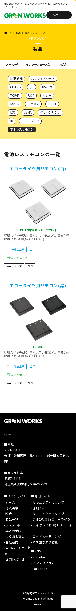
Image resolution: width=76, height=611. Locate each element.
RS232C (47, 87)
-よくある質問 (14, 536)
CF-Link (15, 87)
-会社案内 (11, 542)
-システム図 (12, 525)
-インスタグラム (43, 563)
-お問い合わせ (14, 559)
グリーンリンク (50, 112)
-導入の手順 (12, 531)
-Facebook (39, 568)
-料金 (8, 513)
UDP (31, 95)
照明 (30, 266)
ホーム (8, 33)
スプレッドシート (43, 78)
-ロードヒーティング (46, 536)
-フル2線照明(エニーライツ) (51, 519)
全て (32, 249)
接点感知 (33, 104)
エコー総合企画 (15, 249)
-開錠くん (38, 508)
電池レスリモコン (22, 129)
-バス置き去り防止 (44, 542)
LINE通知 (16, 78)
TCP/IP (15, 95)
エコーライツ (30, 121)
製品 (18, 33)
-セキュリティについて (47, 502)
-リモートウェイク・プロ (49, 513)
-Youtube (38, 557)
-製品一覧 (11, 519)
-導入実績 (11, 508)
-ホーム (9, 502)
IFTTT (52, 104)
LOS (13, 112)
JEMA (28, 112)
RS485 (14, 104)
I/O (32, 87)
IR (11, 121)
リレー (47, 95)
